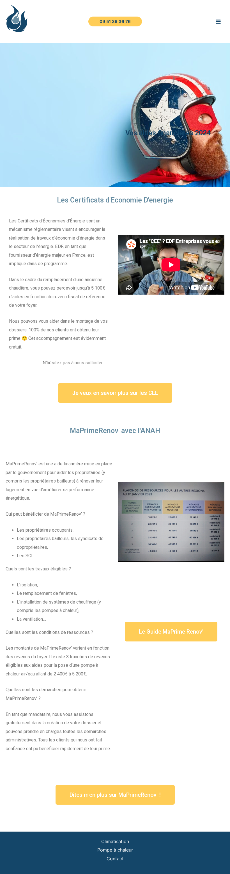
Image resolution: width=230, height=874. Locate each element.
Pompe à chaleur (115, 850)
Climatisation (115, 841)
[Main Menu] (218, 21)
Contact (115, 858)
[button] (115, 393)
